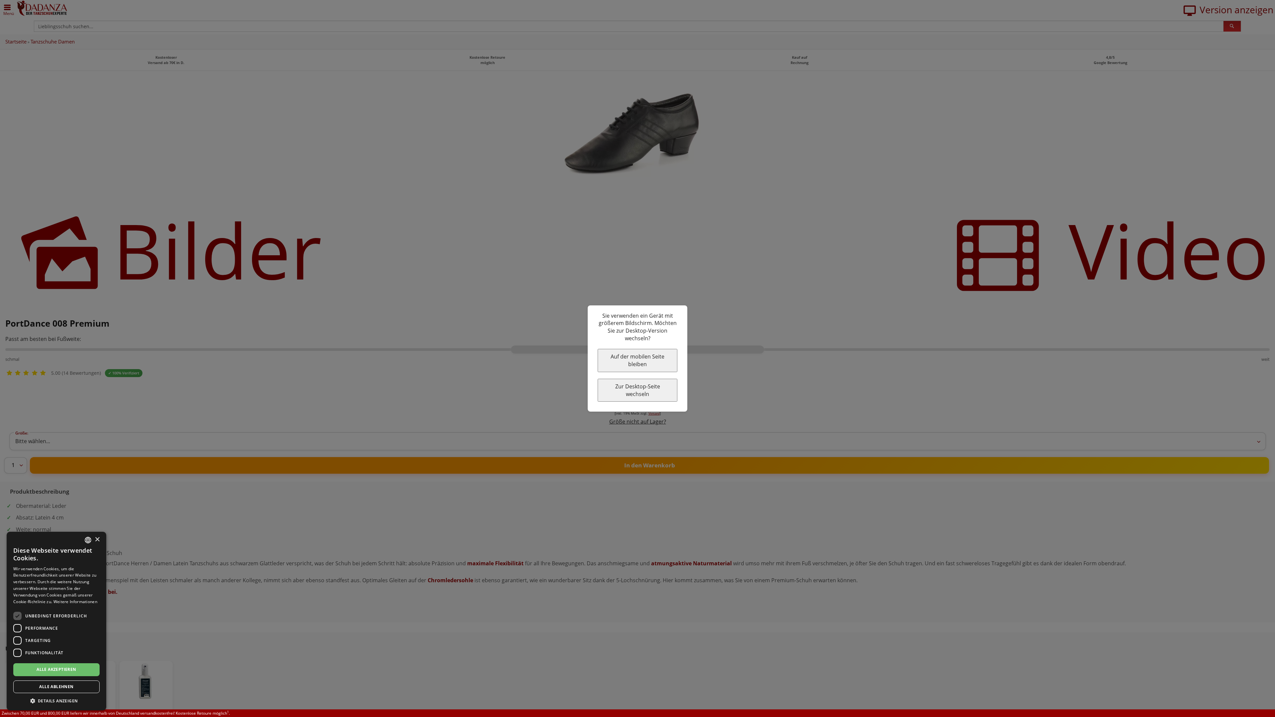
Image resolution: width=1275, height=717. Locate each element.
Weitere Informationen (75, 601)
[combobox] (88, 540)
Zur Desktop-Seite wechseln (637, 390)
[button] (56, 700)
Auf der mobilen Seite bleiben (637, 360)
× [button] (97, 539)
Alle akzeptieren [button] (56, 669)
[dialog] (56, 621)
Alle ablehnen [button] (56, 686)
